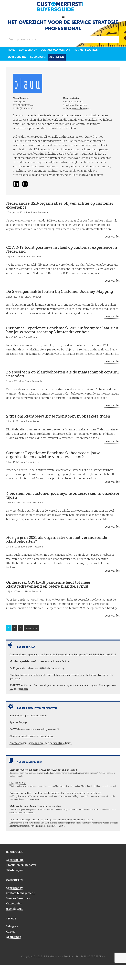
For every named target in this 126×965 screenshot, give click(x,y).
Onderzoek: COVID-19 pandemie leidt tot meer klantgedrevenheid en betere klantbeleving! (48, 584)
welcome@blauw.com (76, 105)
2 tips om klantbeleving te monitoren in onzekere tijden (58, 416)
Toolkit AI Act (18, 782)
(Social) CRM (14, 908)
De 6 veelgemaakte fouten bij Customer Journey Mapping (59, 291)
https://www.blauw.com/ (78, 108)
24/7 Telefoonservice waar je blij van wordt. (35, 729)
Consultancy (14, 887)
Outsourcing (14, 903)
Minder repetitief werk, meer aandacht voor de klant (41, 661)
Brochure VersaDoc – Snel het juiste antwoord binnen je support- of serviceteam (56, 793)
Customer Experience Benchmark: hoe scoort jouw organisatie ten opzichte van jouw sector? (53, 454)
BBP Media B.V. (53, 956)
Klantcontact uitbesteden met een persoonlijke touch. (41, 742)
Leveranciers (14, 859)
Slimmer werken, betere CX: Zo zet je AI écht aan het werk (43, 769)
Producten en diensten (21, 865)
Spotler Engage (18, 722)
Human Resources (18, 898)
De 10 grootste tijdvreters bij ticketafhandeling (37, 668)
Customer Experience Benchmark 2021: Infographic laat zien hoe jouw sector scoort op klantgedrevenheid (62, 329)
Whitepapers (14, 870)
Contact (11, 931)
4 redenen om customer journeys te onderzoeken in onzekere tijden (62, 495)
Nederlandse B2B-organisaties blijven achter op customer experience (59, 205)
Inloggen (12, 926)
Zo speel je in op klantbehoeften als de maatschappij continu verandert (62, 374)
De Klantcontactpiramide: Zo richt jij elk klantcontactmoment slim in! (51, 819)
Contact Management (20, 893)
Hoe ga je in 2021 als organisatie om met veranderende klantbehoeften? (56, 539)
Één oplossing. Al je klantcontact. (29, 715)
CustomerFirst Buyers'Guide (63, 6)
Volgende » (31, 628)
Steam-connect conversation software (31, 736)
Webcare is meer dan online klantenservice (35, 806)
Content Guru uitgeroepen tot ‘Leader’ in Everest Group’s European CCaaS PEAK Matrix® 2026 (63, 654)
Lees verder (112, 236)
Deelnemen (13, 936)
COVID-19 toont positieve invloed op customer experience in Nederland (61, 249)
